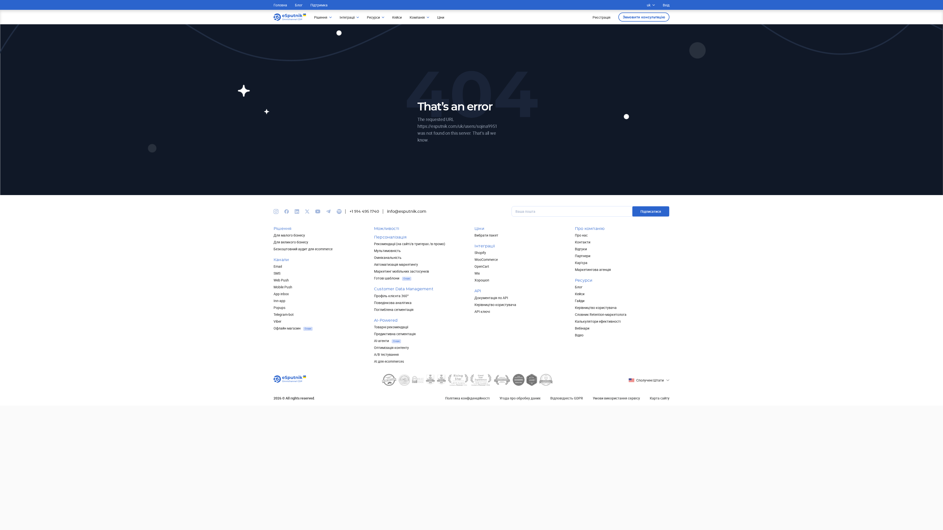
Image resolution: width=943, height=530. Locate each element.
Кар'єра (581, 262)
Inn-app (279, 300)
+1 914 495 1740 (364, 211)
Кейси (579, 294)
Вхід (666, 5)
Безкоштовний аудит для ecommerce (303, 249)
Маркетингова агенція (593, 269)
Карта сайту (659, 398)
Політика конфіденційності (467, 398)
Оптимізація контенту (391, 347)
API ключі (482, 311)
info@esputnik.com (406, 211)
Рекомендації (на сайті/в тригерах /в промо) (409, 243)
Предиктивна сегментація (395, 333)
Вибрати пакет (486, 235)
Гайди (579, 300)
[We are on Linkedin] (297, 211)
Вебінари (582, 328)
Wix (477, 273)
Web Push (281, 280)
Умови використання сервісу (616, 398)
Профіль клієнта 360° (391, 295)
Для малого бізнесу (289, 235)
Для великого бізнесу (291, 242)
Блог (299, 5)
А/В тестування (386, 354)
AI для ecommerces (389, 361)
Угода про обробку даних (520, 398)
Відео (579, 335)
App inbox (281, 294)
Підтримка (319, 5)
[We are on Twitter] (307, 211)
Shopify (480, 252)
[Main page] (290, 17)
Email (278, 266)
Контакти (582, 242)
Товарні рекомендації (391, 327)
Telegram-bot (284, 314)
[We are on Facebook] (286, 211)
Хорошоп (481, 280)
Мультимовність (387, 250)
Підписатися (650, 211)
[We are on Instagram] (276, 211)
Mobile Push (283, 287)
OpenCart (481, 266)
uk (649, 5)
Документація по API (491, 297)
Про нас (581, 235)
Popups (279, 307)
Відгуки (581, 249)
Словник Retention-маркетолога (600, 314)
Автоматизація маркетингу (396, 264)
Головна (280, 5)
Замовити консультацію (644, 16)
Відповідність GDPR (566, 398)
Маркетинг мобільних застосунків (401, 271)
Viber (277, 321)
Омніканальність (388, 257)
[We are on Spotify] (339, 211)
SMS (277, 273)
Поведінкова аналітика (393, 302)
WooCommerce (486, 259)
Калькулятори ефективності (598, 321)
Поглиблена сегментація (394, 309)
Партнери (582, 255)
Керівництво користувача (495, 304)
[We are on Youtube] (317, 211)
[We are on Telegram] (328, 211)
